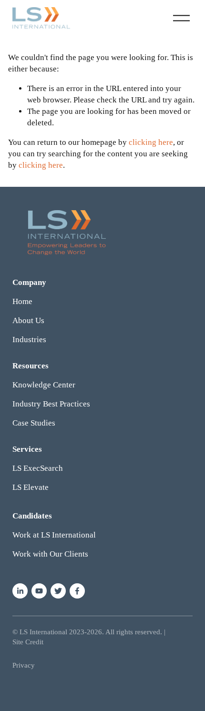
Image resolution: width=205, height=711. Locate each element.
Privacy (23, 665)
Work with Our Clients (50, 554)
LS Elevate (30, 487)
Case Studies (33, 422)
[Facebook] (77, 591)
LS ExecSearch (37, 468)
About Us (28, 320)
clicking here (151, 142)
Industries (29, 339)
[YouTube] (39, 591)
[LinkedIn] (20, 591)
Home (22, 301)
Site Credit (27, 642)
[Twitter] (58, 591)
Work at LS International (54, 534)
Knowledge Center (43, 384)
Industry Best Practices (51, 403)
